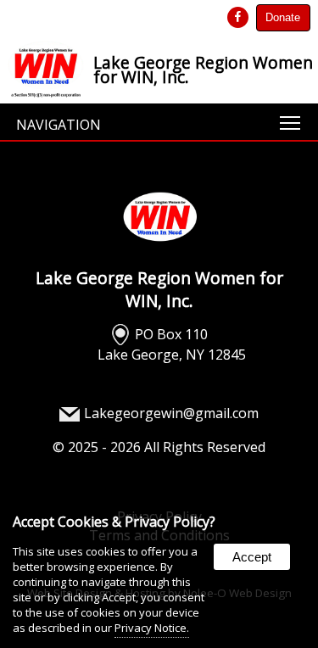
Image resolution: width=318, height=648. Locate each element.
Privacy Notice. (151, 627)
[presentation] (238, 17)
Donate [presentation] (282, 17)
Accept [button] (251, 557)
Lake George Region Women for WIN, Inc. (159, 289)
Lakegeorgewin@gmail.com (171, 413)
